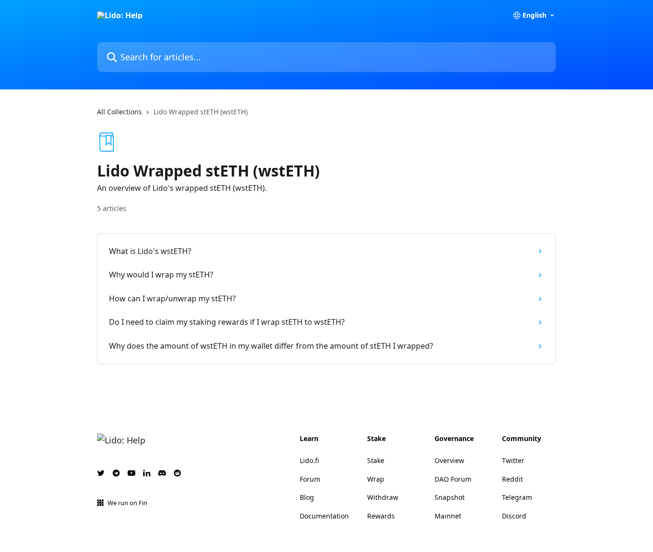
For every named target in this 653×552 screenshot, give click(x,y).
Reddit (512, 479)
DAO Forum (453, 479)
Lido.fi (309, 460)
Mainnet (448, 515)
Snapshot (450, 497)
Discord (514, 515)
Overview (449, 460)
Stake (375, 460)
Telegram (517, 497)
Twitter (513, 460)
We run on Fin (127, 502)
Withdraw (382, 497)
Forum (310, 479)
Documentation (324, 515)
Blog (307, 497)
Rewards (381, 515)
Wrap (375, 479)
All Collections (119, 111)
